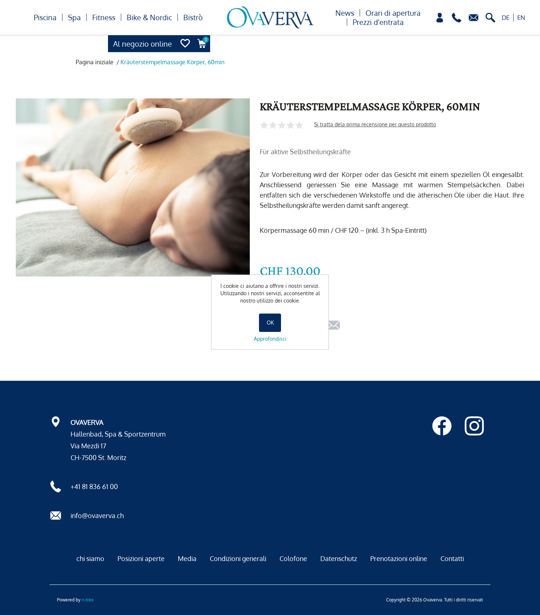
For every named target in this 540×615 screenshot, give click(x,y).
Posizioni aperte (141, 558)
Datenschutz (338, 558)
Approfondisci (270, 339)
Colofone (293, 558)
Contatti (452, 558)
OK (270, 322)
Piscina (45, 17)
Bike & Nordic (149, 17)
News (344, 13)
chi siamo (90, 558)
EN (521, 17)
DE (506, 17)
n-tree (88, 600)
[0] (202, 50)
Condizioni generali (238, 558)
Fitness (103, 17)
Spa (74, 17)
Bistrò (193, 17)
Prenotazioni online (398, 558)
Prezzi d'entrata (378, 22)
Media (187, 558)
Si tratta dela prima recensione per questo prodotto (375, 124)
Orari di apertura (393, 13)
